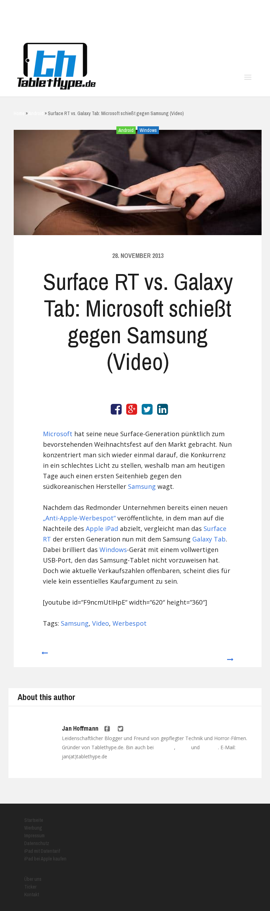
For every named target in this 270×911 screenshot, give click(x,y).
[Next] (230, 656)
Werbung (33, 828)
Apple (94, 528)
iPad (111, 528)
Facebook (164, 747)
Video (100, 623)
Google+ (209, 747)
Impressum (34, 835)
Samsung (142, 486)
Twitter (183, 747)
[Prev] (44, 656)
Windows (148, 130)
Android (126, 130)
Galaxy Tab (209, 539)
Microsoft (57, 434)
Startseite (33, 820)
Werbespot (129, 623)
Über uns (32, 879)
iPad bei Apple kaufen (45, 859)
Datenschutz (36, 843)
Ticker (30, 887)
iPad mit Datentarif (42, 851)
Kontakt (31, 894)
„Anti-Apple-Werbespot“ (79, 518)
